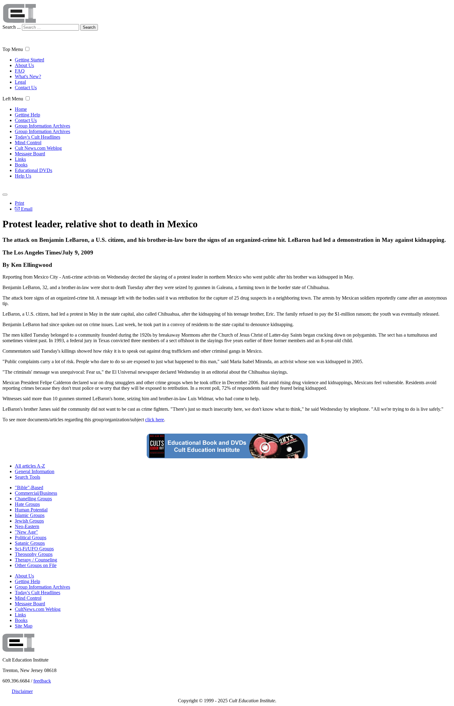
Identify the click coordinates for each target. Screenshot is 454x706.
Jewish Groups (29, 520)
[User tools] (4, 194)
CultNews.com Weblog (38, 609)
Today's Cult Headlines (37, 137)
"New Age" (26, 532)
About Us (24, 65)
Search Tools (27, 477)
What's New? (28, 76)
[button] (27, 49)
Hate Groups (27, 504)
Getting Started (29, 59)
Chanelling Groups (33, 498)
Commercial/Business (36, 493)
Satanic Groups (30, 543)
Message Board (30, 153)
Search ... (11, 27)
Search (89, 27)
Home (21, 109)
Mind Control (28, 142)
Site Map (23, 625)
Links (20, 159)
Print (19, 203)
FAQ (20, 71)
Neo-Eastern (27, 526)
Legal (20, 82)
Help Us (23, 176)
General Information (34, 471)
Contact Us (26, 87)
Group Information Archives (42, 125)
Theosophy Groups (34, 554)
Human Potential (31, 509)
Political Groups (30, 537)
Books (21, 164)
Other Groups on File (36, 565)
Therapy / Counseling (36, 559)
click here (154, 419)
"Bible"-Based (29, 487)
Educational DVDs (33, 170)
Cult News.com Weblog (38, 148)
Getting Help (27, 114)
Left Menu (12, 98)
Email (26, 209)
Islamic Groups (29, 515)
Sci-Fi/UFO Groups (34, 548)
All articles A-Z (30, 466)
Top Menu (12, 49)
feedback (42, 680)
